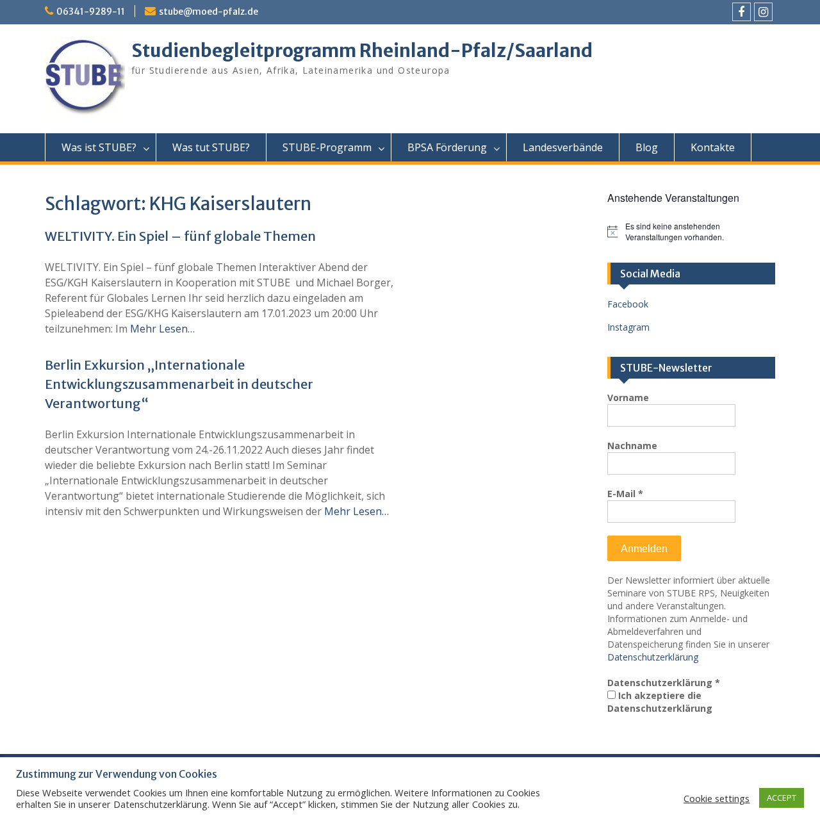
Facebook (627, 304)
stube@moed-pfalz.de (208, 11)
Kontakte (713, 147)
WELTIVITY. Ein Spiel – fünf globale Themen (180, 236)
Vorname (628, 397)
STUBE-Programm (327, 147)
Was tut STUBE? (211, 147)
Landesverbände (563, 147)
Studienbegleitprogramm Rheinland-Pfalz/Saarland (362, 50)
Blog (647, 147)
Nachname (632, 445)
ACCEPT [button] (781, 797)
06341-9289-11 (90, 11)
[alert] (691, 231)
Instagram (628, 327)
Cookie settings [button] (717, 798)
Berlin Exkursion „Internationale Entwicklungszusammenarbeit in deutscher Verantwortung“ (179, 384)
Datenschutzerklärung (652, 657)
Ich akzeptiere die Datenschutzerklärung (659, 701)
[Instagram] (763, 12)
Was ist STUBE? (99, 147)
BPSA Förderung (447, 147)
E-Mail (625, 494)
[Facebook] (741, 12)
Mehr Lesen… (162, 329)
